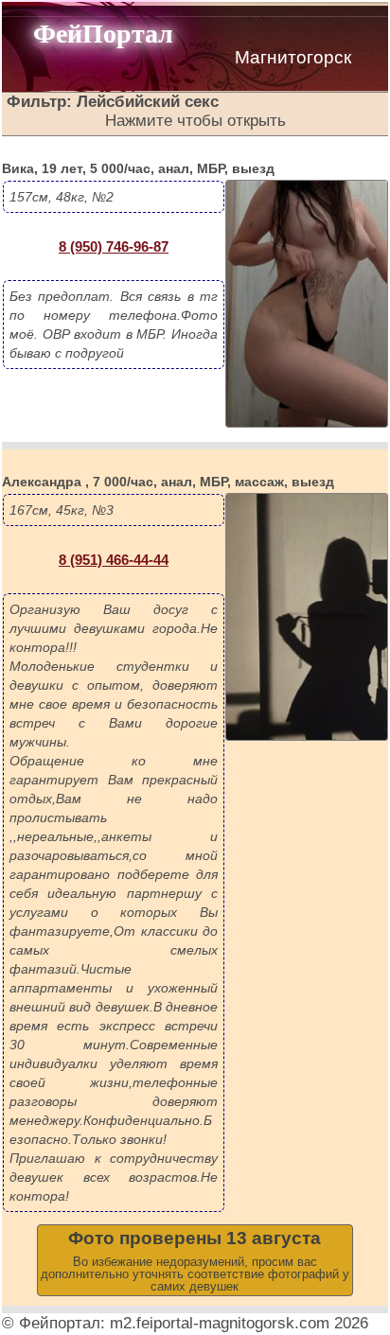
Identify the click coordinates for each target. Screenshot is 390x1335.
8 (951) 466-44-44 (113, 560)
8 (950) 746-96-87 (113, 246)
